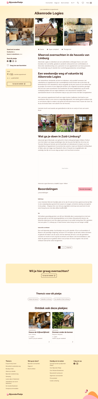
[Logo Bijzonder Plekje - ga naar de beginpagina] (15, 3)
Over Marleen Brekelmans (57, 370)
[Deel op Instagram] (13, 61)
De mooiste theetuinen (12, 386)
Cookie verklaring (54, 380)
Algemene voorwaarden (56, 375)
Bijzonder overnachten (34, 363)
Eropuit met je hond (11, 363)
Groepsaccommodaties (12, 388)
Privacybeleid (53, 378)
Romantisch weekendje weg (13, 366)
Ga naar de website (18, 84)
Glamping (8, 376)
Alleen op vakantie (10, 371)
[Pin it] (10, 61)
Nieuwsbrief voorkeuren (56, 373)
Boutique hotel (10, 368)
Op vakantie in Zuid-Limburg (61, 299)
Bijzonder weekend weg (12, 374)
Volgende (68, 247)
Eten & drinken (65, 3)
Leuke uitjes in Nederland (12, 379)
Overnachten (49, 3)
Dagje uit (56, 3)
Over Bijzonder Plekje (55, 368)
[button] (90, 32)
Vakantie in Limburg (46, 299)
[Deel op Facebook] (7, 61)
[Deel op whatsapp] (16, 61)
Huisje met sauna (33, 299)
